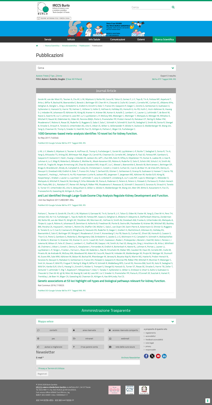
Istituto (71, 39)
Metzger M (154, 115)
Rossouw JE (118, 184)
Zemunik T (43, 269)
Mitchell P (42, 119)
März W (69, 273)
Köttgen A (96, 129)
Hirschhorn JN (150, 243)
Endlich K (83, 105)
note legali (150, 342)
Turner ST (45, 187)
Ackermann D (146, 226)
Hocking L (53, 174)
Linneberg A (117, 177)
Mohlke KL (87, 161)
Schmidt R (122, 122)
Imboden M (47, 112)
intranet (89, 338)
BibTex (155, 79)
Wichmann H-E (128, 236)
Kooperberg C (44, 177)
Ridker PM (161, 119)
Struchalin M (113, 250)
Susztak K (155, 273)
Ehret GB (146, 233)
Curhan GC (154, 102)
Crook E (115, 168)
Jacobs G (112, 236)
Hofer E (96, 109)
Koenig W (78, 273)
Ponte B (115, 223)
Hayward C (43, 174)
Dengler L (53, 105)
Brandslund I (52, 168)
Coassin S (166, 233)
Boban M (76, 256)
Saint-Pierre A (132, 226)
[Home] (54, 11)
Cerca (41, 68)
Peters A (123, 181)
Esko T (101, 105)
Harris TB (66, 109)
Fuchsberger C (128, 129)
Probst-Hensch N (125, 119)
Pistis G (97, 119)
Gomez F (127, 99)
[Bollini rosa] (114, 390)
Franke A (141, 220)
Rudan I (119, 240)
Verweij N (111, 256)
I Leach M (93, 240)
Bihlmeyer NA (75, 154)
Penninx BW (139, 263)
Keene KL (131, 246)
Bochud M (57, 102)
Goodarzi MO (93, 164)
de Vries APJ (153, 168)
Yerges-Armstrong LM (67, 164)
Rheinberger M (99, 256)
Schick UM (145, 161)
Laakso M (156, 158)
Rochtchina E (134, 230)
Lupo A (141, 177)
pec (53, 338)
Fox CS (88, 129)
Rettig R (151, 119)
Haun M (146, 250)
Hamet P (165, 273)
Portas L (151, 246)
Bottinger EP (92, 102)
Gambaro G (162, 154)
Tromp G (61, 129)
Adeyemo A (133, 216)
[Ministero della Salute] (144, 390)
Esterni (141, 39)
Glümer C (113, 171)
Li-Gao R (166, 158)
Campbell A (73, 168)
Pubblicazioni (85, 45)
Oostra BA (124, 223)
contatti (53, 330)
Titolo (45, 75)
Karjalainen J (84, 246)
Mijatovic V (90, 99)
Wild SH (41, 266)
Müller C (101, 226)
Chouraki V (114, 102)
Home (38, 45)
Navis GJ (126, 233)
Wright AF (71, 220)
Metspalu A (142, 115)
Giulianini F (54, 158)
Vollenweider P (117, 125)
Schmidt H (111, 122)
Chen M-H (103, 102)
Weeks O (51, 151)
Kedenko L (94, 250)
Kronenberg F (108, 233)
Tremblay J (43, 276)
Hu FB (137, 109)
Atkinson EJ (146, 230)
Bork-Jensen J (152, 164)
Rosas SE (65, 122)
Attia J (41, 102)
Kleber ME (125, 250)
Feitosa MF (154, 99)
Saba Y (96, 122)
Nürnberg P (74, 181)
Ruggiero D (87, 122)
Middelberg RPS (115, 263)
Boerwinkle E (69, 102)
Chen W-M (54, 273)
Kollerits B (93, 223)
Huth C (144, 109)
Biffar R (48, 102)
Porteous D (152, 181)
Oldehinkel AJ (64, 119)
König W (81, 112)
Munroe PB (121, 260)
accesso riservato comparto (125, 330)
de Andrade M (54, 253)
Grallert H (122, 230)
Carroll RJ (97, 154)
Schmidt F (129, 184)
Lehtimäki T (152, 112)
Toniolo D (64, 125)
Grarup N (136, 171)
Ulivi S (88, 125)
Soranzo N (151, 184)
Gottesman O (151, 105)
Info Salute (94, 39)
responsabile (151, 349)
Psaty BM (47, 184)
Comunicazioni (117, 39)
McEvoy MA (106, 115)
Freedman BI (105, 223)
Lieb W (86, 273)
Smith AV (152, 122)
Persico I (166, 240)
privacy (148, 346)
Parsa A (102, 181)
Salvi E (136, 161)
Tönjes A (42, 223)
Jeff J (100, 158)
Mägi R (56, 161)
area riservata (89, 330)
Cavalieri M (136, 250)
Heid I (63, 158)
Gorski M (42, 99)
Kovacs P (50, 263)
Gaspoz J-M (103, 243)
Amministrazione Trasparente (106, 310)
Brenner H (55, 240)
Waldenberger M (153, 125)
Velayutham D (79, 187)
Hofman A (106, 109)
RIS (174, 79)
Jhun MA (108, 158)
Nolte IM (100, 99)
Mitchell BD (160, 223)
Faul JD (141, 154)
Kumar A (111, 112)
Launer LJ (141, 112)
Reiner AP (74, 184)
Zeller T (169, 266)
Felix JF (61, 243)
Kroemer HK (66, 240)
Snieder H (71, 129)
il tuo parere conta (89, 346)
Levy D (97, 177)
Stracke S (44, 125)
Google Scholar (55, 143)
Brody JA (63, 168)
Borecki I (81, 102)
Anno (59, 75)
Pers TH (169, 213)
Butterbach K (120, 246)
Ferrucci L (75, 250)
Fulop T (93, 171)
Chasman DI (50, 129)
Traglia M (51, 164)
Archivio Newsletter (130, 357)
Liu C (110, 164)
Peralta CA (47, 226)
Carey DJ (84, 168)
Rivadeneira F (44, 122)
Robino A (56, 122)
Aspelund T (166, 99)
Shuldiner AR (83, 220)
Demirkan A (81, 223)
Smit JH (41, 263)
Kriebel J (55, 177)
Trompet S (99, 266)
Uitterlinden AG (77, 125)
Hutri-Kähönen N (156, 109)
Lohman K (66, 115)
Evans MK (45, 256)
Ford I (101, 240)
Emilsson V (136, 269)
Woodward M (80, 253)
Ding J (62, 105)
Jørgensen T (113, 174)
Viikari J (55, 246)
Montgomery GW (86, 236)
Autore (39, 75)
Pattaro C (106, 129)
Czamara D (66, 230)
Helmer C (76, 109)
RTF (160, 79)
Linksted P (106, 177)
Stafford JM (91, 243)
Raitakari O (64, 260)
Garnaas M (95, 213)
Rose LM (84, 250)
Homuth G (128, 109)
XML (171, 79)
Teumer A (67, 99)
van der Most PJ (54, 99)
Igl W (62, 273)
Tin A (145, 99)
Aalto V (153, 269)
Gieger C (131, 105)
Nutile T (141, 151)
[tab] (106, 321)
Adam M (92, 253)
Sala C (103, 122)
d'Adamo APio (166, 102)
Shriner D (158, 226)
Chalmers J (46, 246)
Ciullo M (124, 102)
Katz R (116, 158)
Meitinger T (130, 115)
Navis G (41, 115)
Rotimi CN (79, 226)
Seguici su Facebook (146, 356)
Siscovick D (140, 184)
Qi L (54, 184)
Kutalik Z (120, 112)
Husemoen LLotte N (86, 174)
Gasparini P (121, 105)
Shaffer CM (90, 226)
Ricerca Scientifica (164, 39)
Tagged (165, 79)
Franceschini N (45, 191)
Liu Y (58, 115)
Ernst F (97, 233)
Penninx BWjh (86, 119)
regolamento (151, 332)
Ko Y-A (53, 216)
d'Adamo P (122, 216)
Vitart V (145, 269)
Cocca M (109, 99)
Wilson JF (52, 243)
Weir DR (136, 187)
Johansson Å (59, 112)
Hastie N (147, 256)
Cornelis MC (143, 102)
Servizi (47, 39)
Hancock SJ (56, 109)
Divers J (69, 243)
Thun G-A (42, 236)
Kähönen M (71, 112)
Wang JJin (166, 125)
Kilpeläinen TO (135, 158)
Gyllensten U (44, 109)
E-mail (40, 357)
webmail (125, 338)
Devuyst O (42, 171)
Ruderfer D (75, 122)
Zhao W (82, 164)
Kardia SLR (151, 174)
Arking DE (63, 154)
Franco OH (110, 105)
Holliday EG (117, 109)
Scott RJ (131, 122)
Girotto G (140, 105)
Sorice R (161, 122)
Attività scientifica (69, 45)
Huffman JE (82, 151)
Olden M (75, 119)
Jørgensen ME (126, 174)
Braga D (41, 168)
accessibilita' (151, 336)
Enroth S (92, 105)
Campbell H (142, 236)
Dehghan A (43, 105)
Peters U (132, 181)
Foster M (141, 213)
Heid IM (80, 129)
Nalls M (82, 216)
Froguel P (67, 263)
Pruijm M (147, 253)
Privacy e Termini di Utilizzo (51, 368)
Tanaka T (103, 269)
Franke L (65, 250)
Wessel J (118, 164)
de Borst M (164, 112)
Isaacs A (102, 216)
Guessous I (110, 240)
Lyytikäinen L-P (92, 115)
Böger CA (116, 129)
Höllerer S (87, 109)
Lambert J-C (130, 112)
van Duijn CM (118, 226)
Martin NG (137, 256)
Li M (82, 99)
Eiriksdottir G (72, 105)
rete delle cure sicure (125, 346)
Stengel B (109, 266)
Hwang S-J (69, 266)
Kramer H (90, 112)
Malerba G (65, 161)
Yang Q (41, 129)
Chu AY (76, 99)
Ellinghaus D (78, 230)
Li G (118, 236)
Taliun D (118, 99)
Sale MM (55, 256)
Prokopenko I (130, 240)
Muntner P (154, 260)
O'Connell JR (144, 273)
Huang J (70, 158)
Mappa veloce (45, 321)
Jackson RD (101, 174)
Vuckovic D (139, 125)
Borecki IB (140, 164)
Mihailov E (165, 115)
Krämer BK (101, 112)
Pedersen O (112, 181)
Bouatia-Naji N (124, 256)
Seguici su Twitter (152, 356)
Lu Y (82, 115)
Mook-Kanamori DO (102, 161)
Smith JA (42, 164)
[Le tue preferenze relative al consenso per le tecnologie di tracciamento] (207, 400)
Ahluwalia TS (51, 154)
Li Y (133, 99)
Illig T (63, 269)
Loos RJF (76, 115)
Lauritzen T (75, 177)
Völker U (105, 125)
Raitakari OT (140, 119)
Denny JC (164, 168)
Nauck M (52, 119)
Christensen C (95, 168)
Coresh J (132, 102)
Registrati (42, 373)
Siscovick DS (91, 230)
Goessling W (58, 191)
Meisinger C (118, 115)
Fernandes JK (97, 246)
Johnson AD (43, 216)
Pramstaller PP (109, 119)
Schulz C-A (156, 161)
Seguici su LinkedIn (164, 356)
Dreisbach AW (54, 171)
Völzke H (129, 125)
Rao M (103, 250)
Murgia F (75, 233)
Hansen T (158, 171)
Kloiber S (88, 266)
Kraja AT (103, 164)
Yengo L (56, 250)
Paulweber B (136, 223)
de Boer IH (142, 168)
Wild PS (58, 263)
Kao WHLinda (110, 276)
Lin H (85, 240)
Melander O (163, 177)
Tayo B (139, 99)
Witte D (144, 187)
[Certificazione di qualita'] (130, 390)
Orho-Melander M (89, 181)
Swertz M (50, 115)
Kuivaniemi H (155, 187)
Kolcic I (158, 240)
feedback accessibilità (154, 339)
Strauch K (54, 125)
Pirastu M (42, 253)
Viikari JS (96, 125)
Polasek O (141, 181)
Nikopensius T (84, 269)
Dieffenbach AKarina (149, 216)
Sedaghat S (141, 122)
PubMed (41, 143)
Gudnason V (164, 105)
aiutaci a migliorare (53, 346)
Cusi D (133, 168)
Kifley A (124, 158)
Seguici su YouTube (158, 356)
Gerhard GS (103, 171)
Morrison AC (96, 220)
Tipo (52, 75)
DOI (46, 143)
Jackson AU (92, 158)
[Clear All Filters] (74, 79)
